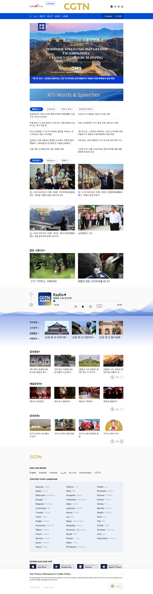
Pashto (102, 487)
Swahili (104, 512)
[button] (112, 377)
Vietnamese (107, 538)
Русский (72, 472)
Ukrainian (106, 529)
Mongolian (74, 525)
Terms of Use (49, 587)
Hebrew (72, 487)
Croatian (43, 512)
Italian (72, 504)
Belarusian (45, 495)
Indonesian (76, 499)
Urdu (101, 534)
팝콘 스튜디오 (37, 250)
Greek (42, 542)
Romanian (105, 491)
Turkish (103, 525)
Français (53, 472)
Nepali (71, 534)
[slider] (54, 301)
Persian (72, 538)
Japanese (74, 508)
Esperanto (45, 525)
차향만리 (33, 338)
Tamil (102, 517)
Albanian (42, 487)
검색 (119, 16)
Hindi (70, 491)
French (42, 534)
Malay (75, 521)
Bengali (41, 499)
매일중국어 (35, 384)
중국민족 (34, 416)
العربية (63, 472)
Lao (70, 517)
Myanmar (76, 529)
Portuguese (75, 546)
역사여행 (33, 322)
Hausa (41, 546)
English (33, 472)
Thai (101, 521)
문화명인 (33, 333)
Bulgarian (44, 504)
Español (43, 472)
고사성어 (33, 327)
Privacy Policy (35, 587)
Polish (72, 542)
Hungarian (74, 495)
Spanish (104, 508)
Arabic (42, 491)
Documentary (85, 472)
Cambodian (43, 508)
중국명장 (34, 351)
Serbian (104, 499)
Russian (104, 495)
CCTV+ (98, 472)
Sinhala (103, 504)
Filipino (42, 529)
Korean (72, 512)
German (43, 538)
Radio (109, 16)
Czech (41, 517)
